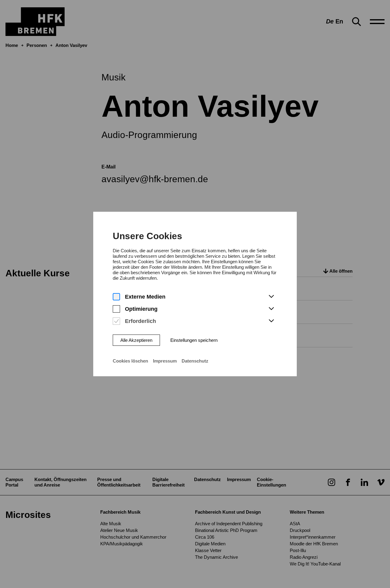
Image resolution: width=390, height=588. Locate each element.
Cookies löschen (130, 360)
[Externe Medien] (116, 297)
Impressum (165, 360)
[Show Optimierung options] (271, 309)
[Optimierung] (116, 309)
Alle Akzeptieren (136, 340)
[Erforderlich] (116, 321)
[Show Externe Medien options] (271, 297)
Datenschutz (195, 360)
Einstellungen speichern (194, 340)
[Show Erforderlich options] (271, 321)
